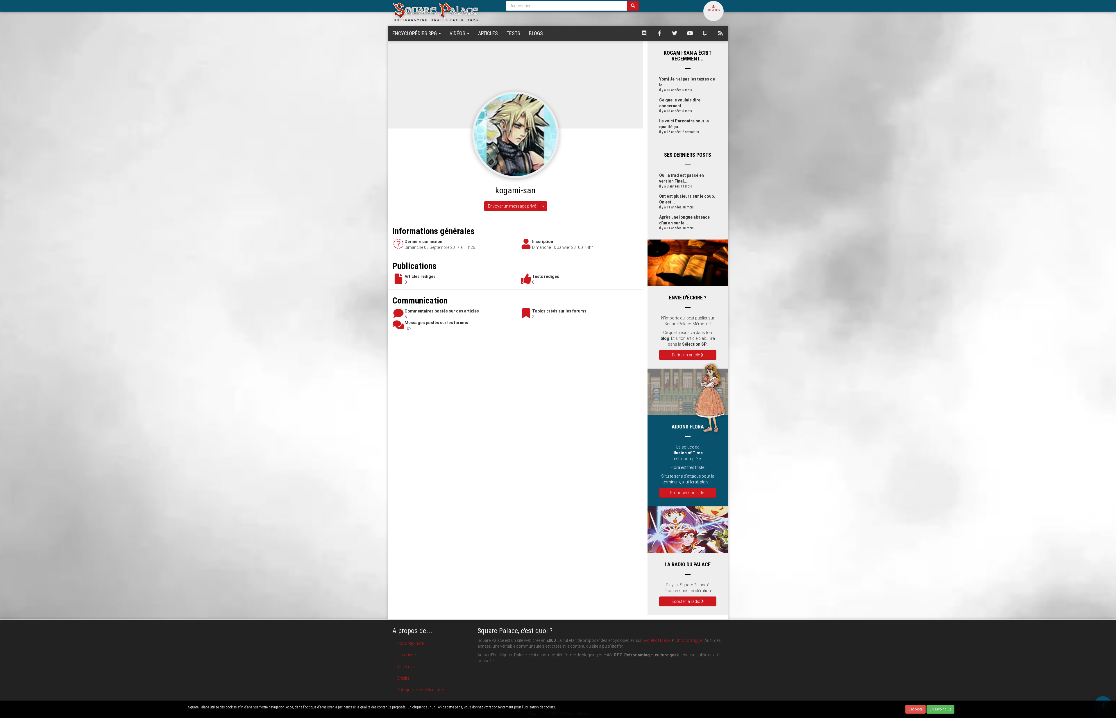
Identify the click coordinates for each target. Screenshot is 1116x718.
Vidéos (458, 33)
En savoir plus (940, 709)
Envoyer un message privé (512, 206)
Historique (406, 655)
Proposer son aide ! (688, 492)
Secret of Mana (656, 640)
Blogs (536, 33)
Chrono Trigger (689, 640)
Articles (488, 33)
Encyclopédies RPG (415, 33)
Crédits (403, 678)
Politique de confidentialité (420, 689)
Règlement (406, 666)
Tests (513, 33)
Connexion (713, 10)
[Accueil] (444, 11)
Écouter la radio (686, 601)
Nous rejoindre (410, 643)
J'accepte (915, 709)
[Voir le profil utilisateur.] (515, 134)
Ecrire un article (686, 355)
